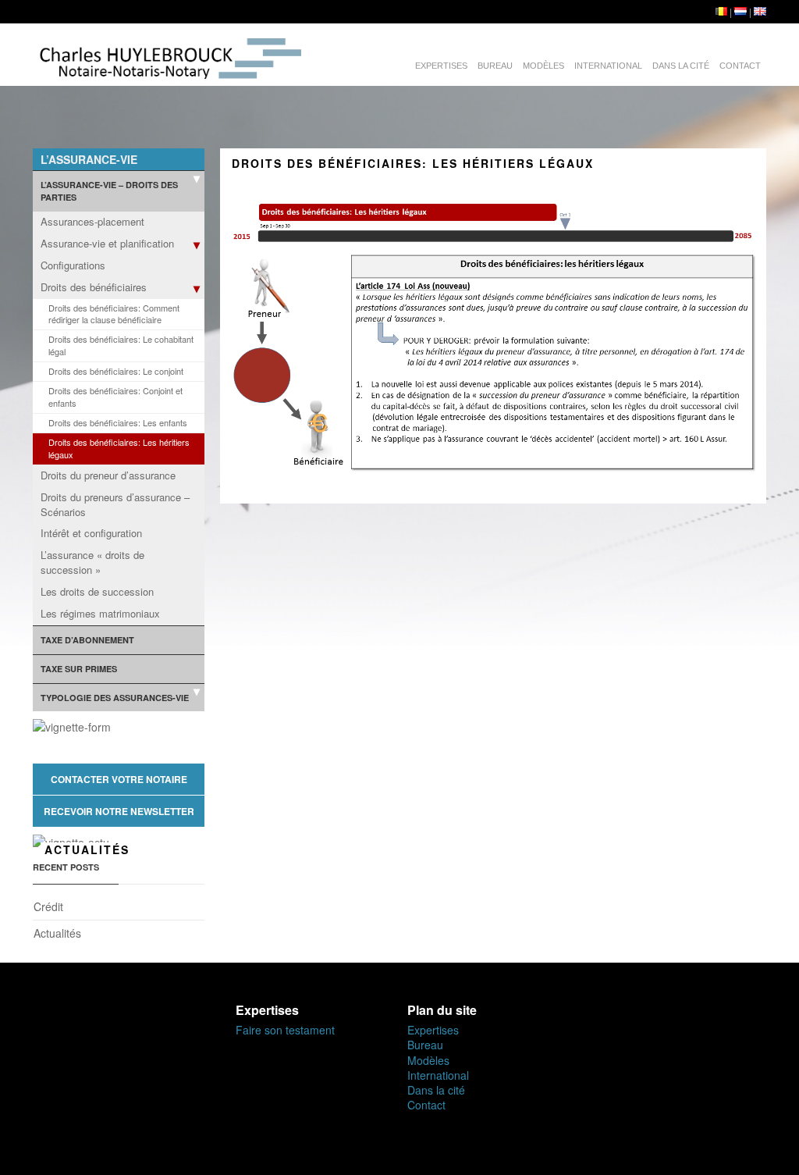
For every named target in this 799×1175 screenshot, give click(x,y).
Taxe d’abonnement (87, 640)
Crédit (48, 906)
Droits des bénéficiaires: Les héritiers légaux (119, 448)
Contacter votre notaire (119, 779)
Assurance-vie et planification (107, 243)
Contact (740, 65)
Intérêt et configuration (91, 532)
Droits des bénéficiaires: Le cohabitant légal (121, 345)
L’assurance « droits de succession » (92, 562)
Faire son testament (285, 1030)
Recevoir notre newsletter (119, 811)
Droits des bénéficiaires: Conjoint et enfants (115, 396)
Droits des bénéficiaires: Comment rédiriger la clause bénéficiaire (113, 313)
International (608, 65)
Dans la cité (680, 65)
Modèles (543, 65)
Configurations (73, 265)
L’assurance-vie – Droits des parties (109, 191)
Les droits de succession (97, 591)
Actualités (57, 933)
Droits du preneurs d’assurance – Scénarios (115, 504)
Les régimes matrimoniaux (100, 613)
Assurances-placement (92, 221)
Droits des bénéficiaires (94, 287)
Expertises (441, 65)
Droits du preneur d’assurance (108, 475)
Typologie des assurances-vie (115, 697)
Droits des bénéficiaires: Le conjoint (115, 371)
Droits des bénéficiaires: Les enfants (117, 422)
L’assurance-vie (89, 159)
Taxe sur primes (79, 669)
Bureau (495, 65)
